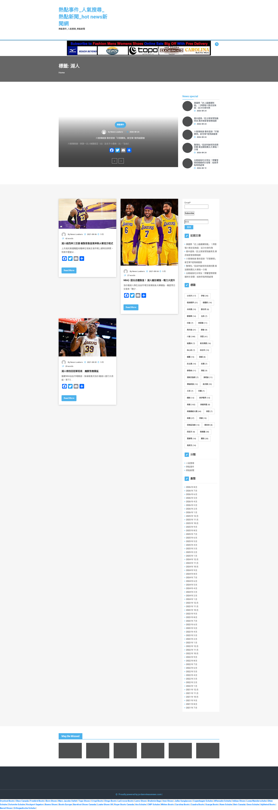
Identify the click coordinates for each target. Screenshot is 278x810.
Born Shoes (51, 801)
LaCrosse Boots (125, 801)
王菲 (190, 391)
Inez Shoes (168, 801)
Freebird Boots (37, 801)
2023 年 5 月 (191, 628)
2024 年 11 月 (192, 563)
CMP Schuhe (153, 804)
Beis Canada (239, 804)
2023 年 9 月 (191, 614)
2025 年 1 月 (191, 556)
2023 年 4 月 (191, 632)
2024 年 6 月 (191, 581)
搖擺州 (191, 343)
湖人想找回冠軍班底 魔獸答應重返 (80, 371)
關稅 (204, 439)
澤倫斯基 (192, 384)
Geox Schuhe (253, 804)
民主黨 (191, 364)
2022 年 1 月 (191, 686)
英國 (202, 418)
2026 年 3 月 (191, 505)
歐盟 (202, 357)
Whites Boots (167, 804)
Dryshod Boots (7, 801)
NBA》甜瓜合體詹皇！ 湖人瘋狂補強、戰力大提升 (149, 280)
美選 (190, 418)
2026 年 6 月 (191, 494)
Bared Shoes (6, 808)
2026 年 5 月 (191, 498)
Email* (188, 203)
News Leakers (114, 132)
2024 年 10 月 (192, 567)
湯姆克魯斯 (192, 377)
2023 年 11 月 (192, 606)
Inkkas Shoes (239, 801)
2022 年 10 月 (192, 653)
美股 (209, 411)
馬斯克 (191, 445)
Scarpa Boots (211, 804)
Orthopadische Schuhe (24, 808)
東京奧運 (205, 343)
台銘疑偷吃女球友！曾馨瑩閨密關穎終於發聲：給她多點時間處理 (206, 162)
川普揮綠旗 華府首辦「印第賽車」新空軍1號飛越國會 (118, 138)
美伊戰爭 (204, 398)
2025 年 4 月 (191, 545)
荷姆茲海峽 (193, 425)
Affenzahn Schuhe (222, 801)
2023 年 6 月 (191, 624)
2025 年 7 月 (191, 534)
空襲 (201, 391)
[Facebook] (110, 150)
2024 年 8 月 (191, 574)
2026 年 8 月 (191, 487)
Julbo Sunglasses (183, 801)
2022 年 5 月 (191, 671)
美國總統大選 (194, 411)
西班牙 (191, 432)
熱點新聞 (190, 470)
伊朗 (204, 296)
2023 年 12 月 (192, 603)
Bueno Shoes (51, 804)
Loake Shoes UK (105, 804)
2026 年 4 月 (191, 501)
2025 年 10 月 (192, 523)
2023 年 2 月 (191, 639)
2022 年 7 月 (191, 664)
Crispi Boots (97, 801)
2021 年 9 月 (191, 700)
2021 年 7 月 (191, 708)
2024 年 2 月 (191, 595)
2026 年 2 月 (191, 509)
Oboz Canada (22, 801)
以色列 (191, 296)
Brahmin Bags (154, 801)
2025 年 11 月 (192, 519)
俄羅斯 (207, 303)
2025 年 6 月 (191, 538)
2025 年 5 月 (191, 541)
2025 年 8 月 (191, 530)
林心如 (191, 350)
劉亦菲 (205, 309)
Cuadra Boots (197, 804)
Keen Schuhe (226, 804)
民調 (204, 364)
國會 (204, 330)
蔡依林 (208, 425)
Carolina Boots (182, 804)
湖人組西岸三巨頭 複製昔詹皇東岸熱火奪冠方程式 (87, 243)
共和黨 (191, 309)
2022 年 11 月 (192, 650)
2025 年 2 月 (191, 552)
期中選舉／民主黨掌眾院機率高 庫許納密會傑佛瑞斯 (206, 119)
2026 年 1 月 (191, 512)
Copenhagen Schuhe (203, 801)
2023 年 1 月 (191, 642)
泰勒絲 (191, 371)
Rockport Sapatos (35, 804)
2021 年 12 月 (192, 689)
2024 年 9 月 (191, 570)
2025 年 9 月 (191, 527)
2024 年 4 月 (191, 588)
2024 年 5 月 (191, 585)
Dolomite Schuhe (16, 804)
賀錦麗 (204, 432)
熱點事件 (118, 125)
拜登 (203, 337)
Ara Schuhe (140, 804)
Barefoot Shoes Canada (84, 804)
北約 (204, 316)
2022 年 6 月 (191, 668)
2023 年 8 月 (191, 617)
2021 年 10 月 (192, 697)
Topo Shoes (84, 801)
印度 (190, 323)
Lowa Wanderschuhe (257, 801)
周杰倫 (191, 330)
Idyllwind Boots (268, 804)
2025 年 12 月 (192, 516)
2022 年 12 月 (192, 646)
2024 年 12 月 (192, 559)
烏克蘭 (207, 384)
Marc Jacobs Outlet (67, 801)
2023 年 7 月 (191, 621)
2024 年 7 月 (191, 577)
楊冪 (190, 357)
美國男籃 (205, 405)
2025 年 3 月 (191, 548)
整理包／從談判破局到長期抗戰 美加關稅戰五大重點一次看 (206, 147)
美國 (191, 405)
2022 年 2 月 (191, 682)
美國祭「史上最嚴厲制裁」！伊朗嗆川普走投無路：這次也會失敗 (205, 105)
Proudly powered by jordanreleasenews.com (140, 794)
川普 (191, 337)
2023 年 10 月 (192, 610)
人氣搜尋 (190, 463)
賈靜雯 (191, 439)
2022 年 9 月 (191, 657)
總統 (190, 398)
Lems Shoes (141, 801)
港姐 (204, 371)
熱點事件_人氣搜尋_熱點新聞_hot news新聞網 (83, 17)
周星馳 (202, 323)
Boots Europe (65, 804)
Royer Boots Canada (124, 804)
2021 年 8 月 (191, 704)
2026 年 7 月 (191, 491)
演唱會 (207, 377)
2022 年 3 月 (191, 679)
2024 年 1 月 (191, 599)
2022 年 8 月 (191, 661)
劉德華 (191, 316)
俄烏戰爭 (192, 303)
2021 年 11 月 (192, 693)
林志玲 (204, 350)
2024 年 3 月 (191, 592)
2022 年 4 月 (191, 675)
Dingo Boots (111, 801)
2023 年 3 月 (191, 635)
